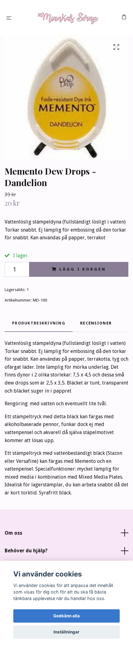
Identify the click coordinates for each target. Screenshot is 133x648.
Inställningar (66, 631)
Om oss (13, 533)
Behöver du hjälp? (26, 551)
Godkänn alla (66, 615)
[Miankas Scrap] (67, 17)
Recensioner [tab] (96, 323)
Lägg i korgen (82, 269)
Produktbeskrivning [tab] (38, 323)
